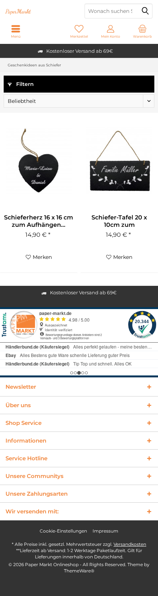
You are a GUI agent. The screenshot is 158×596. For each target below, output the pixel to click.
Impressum (105, 531)
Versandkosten (130, 544)
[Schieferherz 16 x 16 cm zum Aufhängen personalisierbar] (38, 160)
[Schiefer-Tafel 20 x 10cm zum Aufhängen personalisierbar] (119, 160)
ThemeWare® (79, 571)
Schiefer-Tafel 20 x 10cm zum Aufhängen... (119, 221)
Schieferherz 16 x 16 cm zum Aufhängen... (38, 221)
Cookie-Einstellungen (63, 531)
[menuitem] (142, 31)
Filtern (24, 84)
